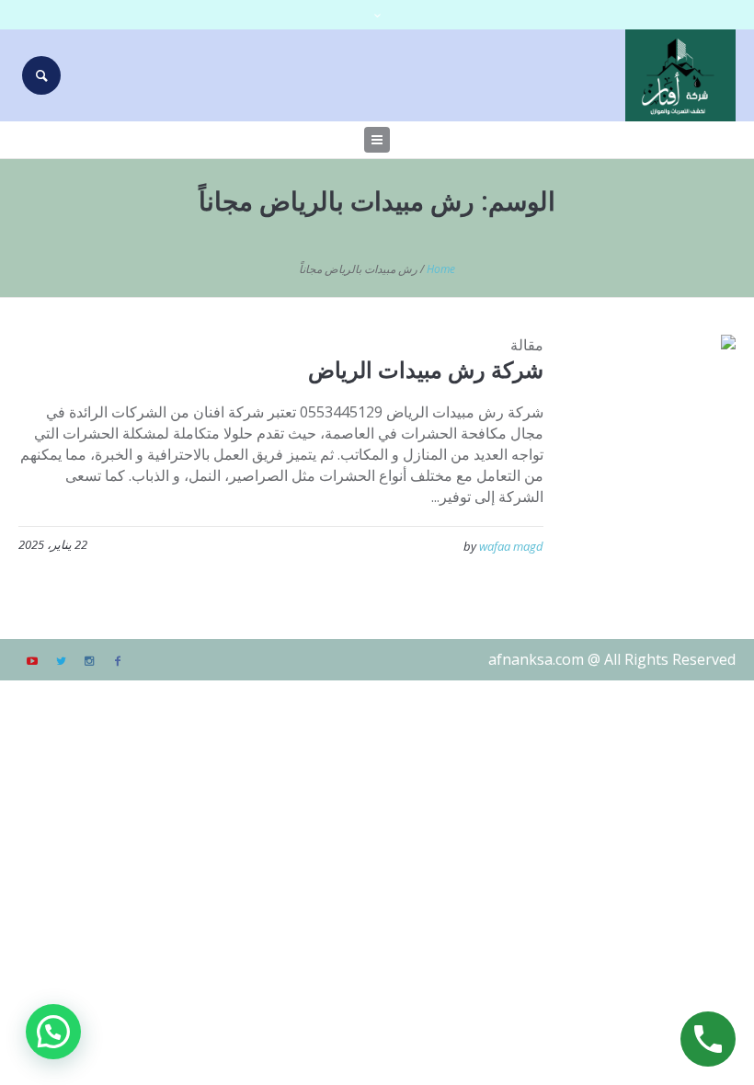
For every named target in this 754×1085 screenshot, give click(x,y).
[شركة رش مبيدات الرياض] (653, 417)
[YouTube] (32, 661)
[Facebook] (118, 661)
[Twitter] (61, 661)
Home (441, 269)
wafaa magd (511, 546)
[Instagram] (89, 661)
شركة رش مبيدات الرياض (425, 369)
